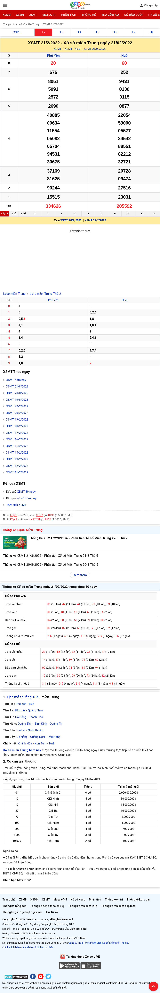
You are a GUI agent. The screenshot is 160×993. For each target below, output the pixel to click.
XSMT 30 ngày (26, 491)
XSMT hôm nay (16, 380)
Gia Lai (21, 730)
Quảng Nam (35, 710)
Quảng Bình (25, 723)
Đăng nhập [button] (151, 5)
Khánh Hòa (36, 717)
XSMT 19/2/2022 (17, 419)
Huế (124, 55)
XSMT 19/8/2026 (17, 399)
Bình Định (41, 723)
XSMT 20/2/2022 (71, 220)
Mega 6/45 (60, 899)
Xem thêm (80, 575)
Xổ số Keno (78, 899)
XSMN (20, 14)
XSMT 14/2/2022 (17, 452)
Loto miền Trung (14, 294)
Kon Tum (40, 743)
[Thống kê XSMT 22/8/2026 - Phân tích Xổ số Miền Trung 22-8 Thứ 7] (15, 542)
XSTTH (35, 519)
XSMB (7, 14)
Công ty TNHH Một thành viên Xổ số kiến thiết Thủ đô (98, 942)
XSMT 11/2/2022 (17, 472)
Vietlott (49, 14)
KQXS (13, 515)
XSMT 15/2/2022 (17, 446)
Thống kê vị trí (114, 899)
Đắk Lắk (20, 710)
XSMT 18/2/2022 (17, 426)
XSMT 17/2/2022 (17, 433)
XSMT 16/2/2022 (17, 439)
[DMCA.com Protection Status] (16, 978)
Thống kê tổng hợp (14, 905)
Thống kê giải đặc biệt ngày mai (22, 912)
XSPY (39, 515)
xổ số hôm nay (26, 498)
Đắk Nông (54, 737)
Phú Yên (53, 55)
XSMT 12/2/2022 (17, 466)
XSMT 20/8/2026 (17, 393)
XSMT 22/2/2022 (95, 220)
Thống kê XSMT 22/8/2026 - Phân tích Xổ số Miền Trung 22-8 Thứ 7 (78, 538)
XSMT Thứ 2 (73, 48)
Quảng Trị (56, 723)
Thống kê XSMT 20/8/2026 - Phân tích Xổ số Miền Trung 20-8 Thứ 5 (50, 564)
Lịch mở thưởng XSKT (24, 697)
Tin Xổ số (52, 912)
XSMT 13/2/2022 (17, 459)
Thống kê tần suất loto (82, 905)
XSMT (33, 14)
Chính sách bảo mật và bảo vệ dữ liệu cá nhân (27, 947)
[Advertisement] (80, 260)
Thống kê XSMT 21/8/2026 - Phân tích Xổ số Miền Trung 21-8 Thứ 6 (50, 556)
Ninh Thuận (35, 730)
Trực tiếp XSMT (16, 505)
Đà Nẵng (20, 717)
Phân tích (68, 14)
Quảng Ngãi (37, 737)
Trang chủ (8, 899)
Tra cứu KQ (110, 14)
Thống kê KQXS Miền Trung (22, 530)
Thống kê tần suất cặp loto (118, 905)
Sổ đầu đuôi (133, 14)
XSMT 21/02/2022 (95, 48)
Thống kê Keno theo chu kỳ (47, 905)
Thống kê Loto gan (138, 899)
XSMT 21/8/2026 (17, 386)
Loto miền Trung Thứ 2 (45, 294)
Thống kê (89, 14)
